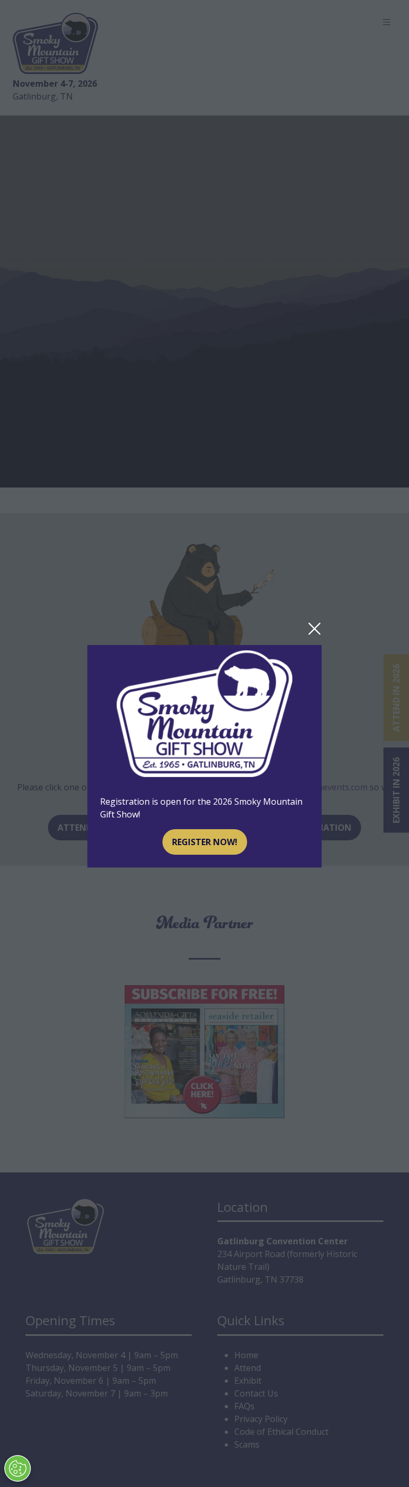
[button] (314, 629)
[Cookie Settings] (17, 1468)
